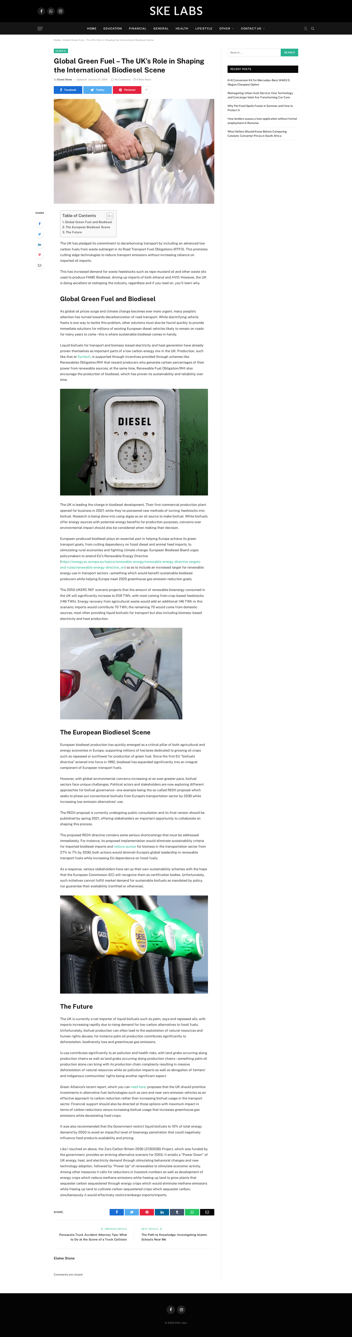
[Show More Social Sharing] (146, 90)
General (161, 28)
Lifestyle (203, 28)
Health (182, 28)
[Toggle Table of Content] (107, 216)
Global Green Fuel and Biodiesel (88, 222)
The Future (74, 232)
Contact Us (251, 28)
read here (138, 1087)
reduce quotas (125, 846)
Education (112, 28)
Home (92, 28)
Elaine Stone (64, 79)
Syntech (83, 357)
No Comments (123, 79)
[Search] (312, 28)
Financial (137, 28)
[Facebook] (39, 224)
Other (224, 28)
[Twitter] (39, 234)
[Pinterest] (39, 255)
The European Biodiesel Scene (88, 227)
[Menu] (40, 28)
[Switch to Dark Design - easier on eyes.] (305, 28)
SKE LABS (176, 11)
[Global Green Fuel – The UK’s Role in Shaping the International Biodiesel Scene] (134, 151)
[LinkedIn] (39, 244)
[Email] (39, 265)
